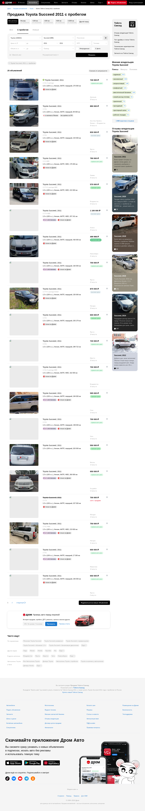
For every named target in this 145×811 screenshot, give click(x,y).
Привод (46, 48)
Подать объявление (13, 710)
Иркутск (45, 656)
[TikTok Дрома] (7, 778)
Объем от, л (15, 48)
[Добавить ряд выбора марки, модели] (106, 38)
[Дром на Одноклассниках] (33, 778)
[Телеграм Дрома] (26, 778)
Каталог (83, 2)
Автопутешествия (93, 719)
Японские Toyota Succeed (32, 641)
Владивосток (27, 656)
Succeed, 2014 (120, 316)
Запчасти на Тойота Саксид (123, 53)
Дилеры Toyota (48, 661)
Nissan (32, 651)
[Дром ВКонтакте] (14, 778)
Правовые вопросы (93, 727)
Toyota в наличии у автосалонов (92, 661)
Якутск (37, 656)
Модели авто (71, 789)
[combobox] (26, 38)
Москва (22, 2)
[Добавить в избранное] (107, 79)
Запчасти (64, 2)
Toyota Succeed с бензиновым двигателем (64, 645)
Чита (53, 656)
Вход (136, 2)
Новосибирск (62, 656)
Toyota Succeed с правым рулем (77, 641)
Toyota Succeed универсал (53, 641)
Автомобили (33, 2)
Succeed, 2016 (120, 276)
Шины (92, 2)
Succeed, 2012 (120, 355)
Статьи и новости (93, 714)
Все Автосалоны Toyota (31, 661)
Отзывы (74, 2)
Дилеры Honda (28, 665)
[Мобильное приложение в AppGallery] (51, 762)
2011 (45, 43)
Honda (40, 651)
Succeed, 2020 (120, 196)
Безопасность (127, 710)
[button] (84, 645)
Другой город (84, 21)
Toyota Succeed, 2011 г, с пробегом (23, 63)
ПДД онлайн (91, 723)
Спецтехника (10, 727)
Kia (55, 651)
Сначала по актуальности (98, 71)
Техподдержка (127, 714)
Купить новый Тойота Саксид (72, 692)
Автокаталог (49, 727)
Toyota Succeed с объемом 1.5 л (34, 645)
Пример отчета (64, 624)
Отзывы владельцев (52, 719)
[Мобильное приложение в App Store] (13, 762)
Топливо (96, 43)
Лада (25, 651)
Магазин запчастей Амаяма (54, 714)
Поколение (80, 38)
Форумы (89, 710)
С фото (97, 48)
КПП (78, 43)
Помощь (69, 796)
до (27, 48)
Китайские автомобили (14, 723)
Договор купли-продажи (53, 723)
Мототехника (49, 705)
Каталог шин (91, 705)
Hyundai (48, 651)
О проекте (61, 796)
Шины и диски (11, 719)
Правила (76, 796)
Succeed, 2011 (120, 157)
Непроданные (84, 48)
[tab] (11, 31)
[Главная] (9, 2)
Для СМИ (84, 796)
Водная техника (50, 710)
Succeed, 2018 (120, 236)
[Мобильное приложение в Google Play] (32, 762)
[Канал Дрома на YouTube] (20, 778)
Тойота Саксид (118, 24)
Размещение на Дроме (130, 705)
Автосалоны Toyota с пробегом (67, 661)
